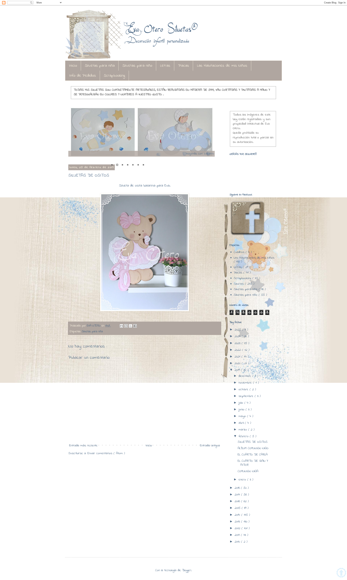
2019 (238, 370)
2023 (238, 343)
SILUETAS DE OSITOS (252, 442)
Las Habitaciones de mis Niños (222, 65)
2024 (238, 336)
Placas (183, 65)
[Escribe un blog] (126, 326)
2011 (238, 535)
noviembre (246, 382)
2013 (238, 521)
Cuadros (240, 252)
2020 (238, 363)
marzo (243, 429)
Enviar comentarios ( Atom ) (106, 453)
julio (241, 403)
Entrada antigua (210, 445)
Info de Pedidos (82, 75)
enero (243, 479)
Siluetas (239, 284)
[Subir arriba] (341, 573)
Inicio (73, 65)
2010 (238, 541)
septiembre (247, 396)
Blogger (186, 570)
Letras (165, 65)
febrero (244, 436)
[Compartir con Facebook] (135, 326)
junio (242, 409)
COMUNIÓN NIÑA (248, 471)
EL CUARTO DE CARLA (252, 454)
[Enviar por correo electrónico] (121, 326)
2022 (238, 350)
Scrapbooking (114, 75)
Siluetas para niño (137, 65)
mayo (243, 416)
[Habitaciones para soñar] (141, 133)
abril (242, 423)
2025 (238, 329)
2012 (238, 528)
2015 (238, 508)
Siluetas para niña (100, 65)
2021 (238, 356)
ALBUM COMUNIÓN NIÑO (253, 448)
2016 (238, 501)
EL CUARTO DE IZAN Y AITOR (253, 463)
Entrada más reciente (83, 445)
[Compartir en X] (130, 326)
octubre (244, 389)
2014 (238, 515)
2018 (238, 488)
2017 (238, 494)
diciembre (245, 376)
